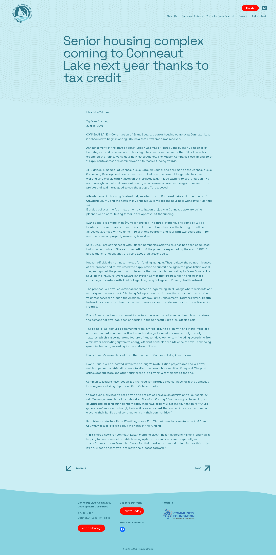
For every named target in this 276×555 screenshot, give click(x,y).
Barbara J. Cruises (191, 16)
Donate (250, 7)
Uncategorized (22, 498)
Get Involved (259, 16)
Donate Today (132, 511)
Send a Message (91, 528)
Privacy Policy (146, 549)
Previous (80, 468)
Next (198, 468)
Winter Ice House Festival (220, 16)
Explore (243, 16)
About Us (172, 16)
